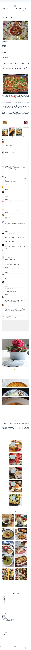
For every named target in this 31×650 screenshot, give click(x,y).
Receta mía (13, 117)
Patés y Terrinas (17, 428)
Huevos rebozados (5, 628)
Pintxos (25, 428)
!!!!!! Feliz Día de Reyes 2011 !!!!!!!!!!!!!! (7, 630)
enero (4, 617)
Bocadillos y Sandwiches (25, 423)
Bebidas (12, 423)
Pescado (10, 117)
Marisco (3, 117)
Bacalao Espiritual (5, 621)
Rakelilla (6, 201)
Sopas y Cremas (9, 431)
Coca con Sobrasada (6, 622)
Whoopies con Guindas (6, 624)
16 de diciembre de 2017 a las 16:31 (12, 316)
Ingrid (6, 257)
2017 (3, 600)
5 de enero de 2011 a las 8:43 (13, 141)
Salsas (23, 429)
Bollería (3, 424)
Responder (6, 156)
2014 (3, 603)
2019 (3, 598)
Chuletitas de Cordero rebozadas (7, 629)
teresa (6, 316)
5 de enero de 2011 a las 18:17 (15, 263)
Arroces (9, 423)
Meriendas (19, 427)
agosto (4, 610)
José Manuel (7, 152)
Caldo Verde (4, 623)
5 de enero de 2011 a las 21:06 (11, 269)
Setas (2, 431)
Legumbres (12, 427)
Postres (5, 429)
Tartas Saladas (17, 431)
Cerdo (9, 424)
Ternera (21, 431)
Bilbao (15, 423)
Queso (8, 429)
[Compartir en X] (4, 119)
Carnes (6, 424)
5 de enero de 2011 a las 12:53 (15, 222)
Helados (3, 427)
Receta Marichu (13, 429)
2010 (3, 633)
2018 (3, 599)
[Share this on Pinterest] (5, 119)
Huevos (8, 427)
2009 (3, 634)
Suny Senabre (7, 274)
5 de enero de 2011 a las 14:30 (13, 233)
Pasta (8, 428)
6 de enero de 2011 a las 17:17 (12, 288)
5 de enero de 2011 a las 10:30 (12, 201)
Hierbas (6, 427)
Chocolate (16, 424)
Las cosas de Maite (22, 646)
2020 (3, 597)
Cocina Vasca (27, 424)
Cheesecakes (13, 424)
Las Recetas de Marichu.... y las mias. (9, 646)
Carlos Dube (7, 141)
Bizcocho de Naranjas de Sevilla (7, 620)
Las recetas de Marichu (6, 618)
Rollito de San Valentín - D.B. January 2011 (8, 619)
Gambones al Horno (5, 631)
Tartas (13, 431)
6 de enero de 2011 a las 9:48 (13, 274)
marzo (4, 615)
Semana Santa (27, 429)
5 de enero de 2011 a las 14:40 (15, 245)
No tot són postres (8, 263)
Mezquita (6, 166)
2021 (3, 596)
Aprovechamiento (5, 423)
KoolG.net (6, 288)
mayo (4, 613)
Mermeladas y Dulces (25, 427)
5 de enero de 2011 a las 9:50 (12, 166)
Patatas (13, 428)
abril (4, 614)
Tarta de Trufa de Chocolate (7, 632)
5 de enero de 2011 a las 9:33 (13, 152)
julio (3, 611)
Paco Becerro (7, 233)
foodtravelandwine (8, 245)
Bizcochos (18, 423)
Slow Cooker (5, 431)
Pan (6, 428)
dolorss (6, 176)
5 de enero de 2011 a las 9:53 (12, 176)
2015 (3, 602)
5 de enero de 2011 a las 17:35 (11, 257)
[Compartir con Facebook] (2, 119)
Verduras (25, 431)
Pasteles (10, 428)
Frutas (20, 425)
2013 (3, 604)
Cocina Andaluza (22, 424)
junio (4, 612)
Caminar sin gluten (8, 222)
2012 (3, 605)
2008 (3, 635)
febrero (4, 616)
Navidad (6, 117)
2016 (3, 601)
